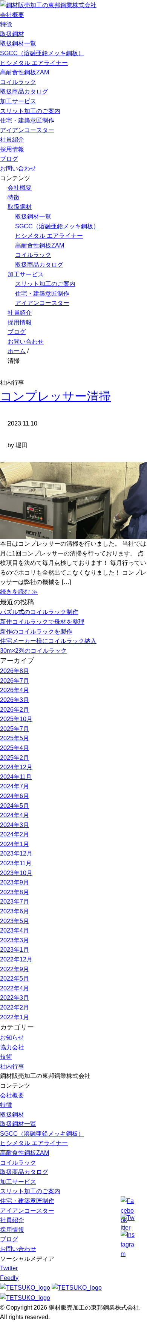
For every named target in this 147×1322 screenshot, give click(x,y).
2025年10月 (16, 719)
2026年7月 (14, 681)
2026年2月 (14, 709)
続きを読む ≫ (19, 592)
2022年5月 (14, 978)
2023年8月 (14, 892)
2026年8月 (14, 671)
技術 (6, 1056)
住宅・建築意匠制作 (27, 120)
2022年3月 (14, 998)
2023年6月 (14, 911)
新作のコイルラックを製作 (36, 631)
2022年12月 (16, 959)
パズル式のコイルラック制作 (39, 612)
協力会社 (12, 1047)
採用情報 (12, 149)
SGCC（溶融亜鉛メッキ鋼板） (42, 53)
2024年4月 (14, 815)
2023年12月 (16, 853)
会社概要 (12, 15)
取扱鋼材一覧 (18, 43)
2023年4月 (14, 930)
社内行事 (12, 1066)
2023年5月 (14, 921)
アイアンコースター (27, 130)
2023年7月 (14, 901)
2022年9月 (14, 969)
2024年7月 (14, 786)
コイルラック (18, 82)
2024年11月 (16, 777)
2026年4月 (14, 690)
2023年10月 (16, 873)
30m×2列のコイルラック (33, 650)
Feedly (9, 1278)
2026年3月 (14, 700)
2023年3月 (14, 940)
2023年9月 (14, 882)
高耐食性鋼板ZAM (24, 72)
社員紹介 (12, 139)
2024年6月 (14, 796)
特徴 (6, 24)
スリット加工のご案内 (30, 111)
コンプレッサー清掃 (55, 396)
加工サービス (18, 101)
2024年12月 (16, 767)
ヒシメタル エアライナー (34, 63)
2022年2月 (14, 1007)
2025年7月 (14, 729)
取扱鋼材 (12, 34)
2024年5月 (14, 806)
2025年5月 (14, 738)
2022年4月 (14, 988)
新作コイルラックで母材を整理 (42, 622)
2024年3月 (14, 825)
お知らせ (12, 1037)
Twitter (9, 1268)
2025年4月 (14, 748)
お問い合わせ (18, 168)
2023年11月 (16, 863)
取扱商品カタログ (24, 91)
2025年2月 (14, 758)
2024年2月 (14, 834)
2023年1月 (14, 949)
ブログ (9, 158)
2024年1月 (14, 844)
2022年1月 (14, 1017)
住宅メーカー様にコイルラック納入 (48, 641)
